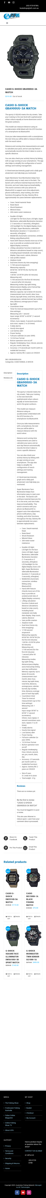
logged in (30, 810)
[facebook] (5, 2)
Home (7, 1168)
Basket (29, 1108)
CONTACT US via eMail (33, 1151)
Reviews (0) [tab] (8, 378)
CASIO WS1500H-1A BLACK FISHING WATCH (32, 899)
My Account (30, 1118)
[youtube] (9, 2)
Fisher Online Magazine (10, 1116)
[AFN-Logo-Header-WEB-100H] (12, 14)
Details (17, 916)
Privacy (8, 1146)
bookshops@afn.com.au (29, 8)
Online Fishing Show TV (10, 1124)
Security (8, 1158)
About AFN (9, 1130)
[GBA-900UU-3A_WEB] (23, 56)
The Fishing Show (12, 1103)
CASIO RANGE (19, 362)
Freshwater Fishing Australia (12, 1109)
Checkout (30, 1113)
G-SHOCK (29, 362)
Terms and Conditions (9, 1152)
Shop (28, 1103)
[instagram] (13, 2)
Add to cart (9, 917)
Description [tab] (8, 373)
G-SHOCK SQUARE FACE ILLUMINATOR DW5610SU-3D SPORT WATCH (12, 957)
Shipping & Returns (12, 1163)
